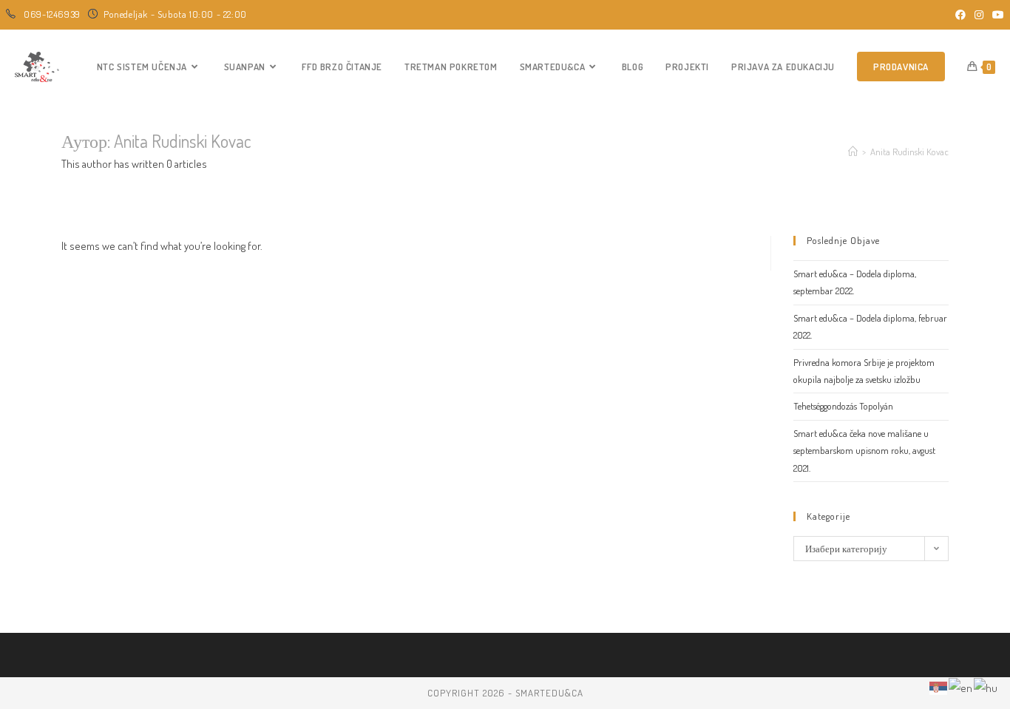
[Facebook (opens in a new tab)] (960, 14)
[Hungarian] (986, 686)
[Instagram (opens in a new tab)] (979, 14)
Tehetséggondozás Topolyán (843, 406)
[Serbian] (939, 686)
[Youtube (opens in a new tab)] (996, 14)
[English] (961, 686)
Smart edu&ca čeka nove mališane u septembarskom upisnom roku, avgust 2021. (864, 450)
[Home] (853, 151)
